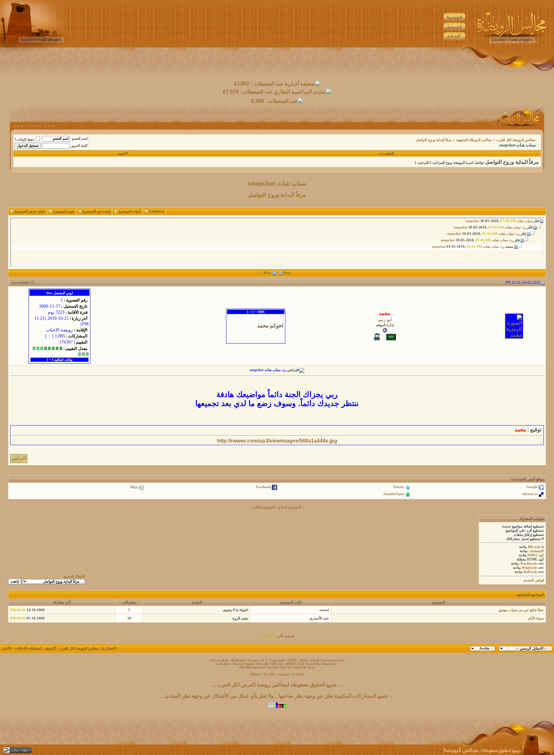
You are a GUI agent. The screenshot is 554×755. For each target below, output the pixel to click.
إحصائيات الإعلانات (27, 648)
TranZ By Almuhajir (321, 664)
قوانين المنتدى (533, 580)
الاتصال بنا (109, 648)
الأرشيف (50, 648)
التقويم (123, 153)
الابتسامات (536, 551)
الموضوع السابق (289, 507)
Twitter (398, 487)
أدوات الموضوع (130, 211)
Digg (134, 487)
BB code (534, 547)
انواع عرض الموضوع (30, 211)
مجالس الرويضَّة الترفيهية (474, 140)
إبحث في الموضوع (96, 211)
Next (287, 273)
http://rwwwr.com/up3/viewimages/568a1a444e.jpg (277, 441)
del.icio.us (530, 494)
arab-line (222, 664)
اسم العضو (80, 138)
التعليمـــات (386, 153)
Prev (267, 273)
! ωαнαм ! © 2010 (289, 674)
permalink (21, 282)
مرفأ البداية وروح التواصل (434, 140)
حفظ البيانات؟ (24, 139)
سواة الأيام (536, 618)
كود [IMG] (536, 555)
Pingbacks (530, 567)
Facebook (263, 487)
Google (532, 487)
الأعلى (6, 648)
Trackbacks (529, 563)
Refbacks (531, 572)
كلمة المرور (79, 145)
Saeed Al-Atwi (304, 667)
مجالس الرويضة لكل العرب (515, 140)
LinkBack (156, 211)
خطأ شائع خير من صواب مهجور (521, 610)
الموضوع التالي (264, 507)
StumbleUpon (393, 494)
